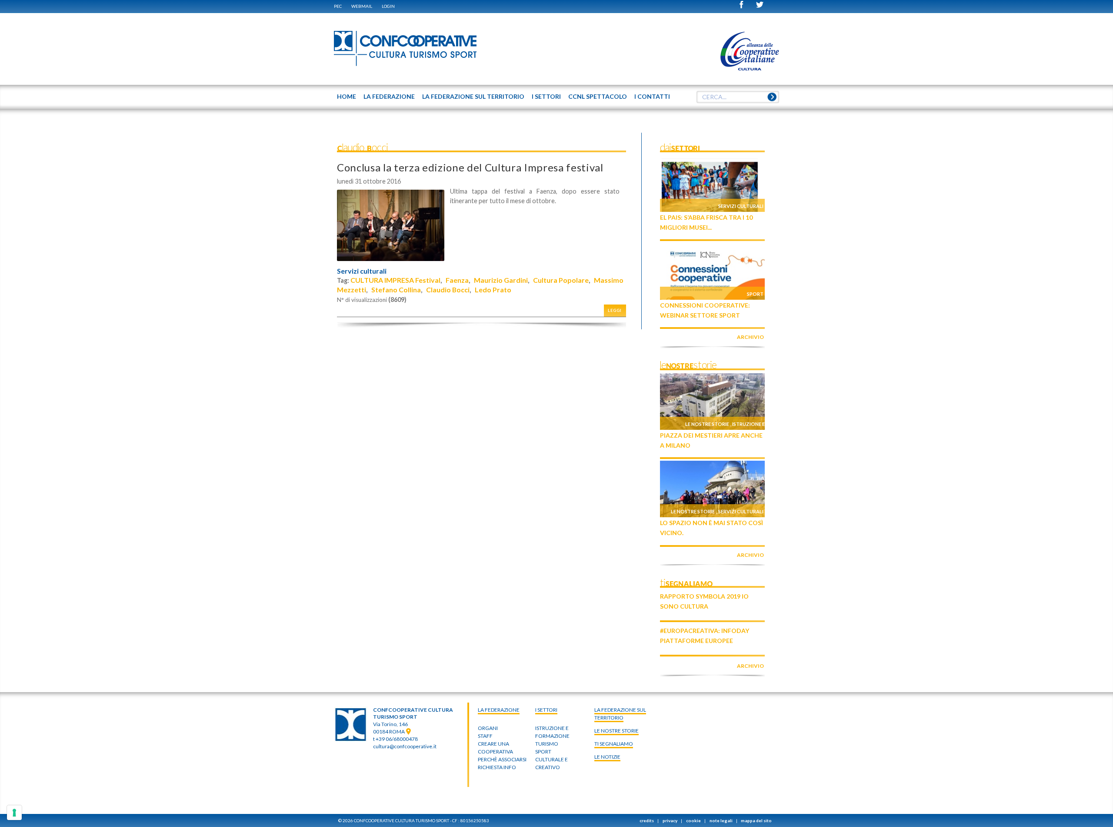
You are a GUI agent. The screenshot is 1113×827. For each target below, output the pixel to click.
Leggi (615, 310)
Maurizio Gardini (501, 280)
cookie (693, 820)
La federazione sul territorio (620, 713)
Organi (488, 728)
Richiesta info (497, 767)
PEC (338, 6)
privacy (670, 820)
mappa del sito (756, 820)
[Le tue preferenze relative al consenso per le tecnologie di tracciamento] (14, 812)
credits (647, 820)
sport (543, 751)
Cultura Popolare (561, 280)
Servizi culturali (362, 271)
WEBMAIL (361, 6)
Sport (755, 294)
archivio (750, 337)
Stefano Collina (396, 289)
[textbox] (737, 97)
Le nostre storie (707, 424)
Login (388, 6)
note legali (721, 820)
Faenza (457, 280)
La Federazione (499, 709)
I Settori (546, 709)
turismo (546, 743)
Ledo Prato (493, 289)
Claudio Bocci (448, 289)
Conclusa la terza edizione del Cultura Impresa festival (470, 167)
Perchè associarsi (502, 759)
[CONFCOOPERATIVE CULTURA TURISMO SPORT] (405, 48)
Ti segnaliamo (613, 743)
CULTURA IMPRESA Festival (395, 280)
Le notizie (607, 756)
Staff (485, 736)
